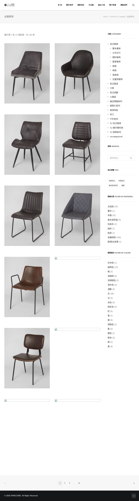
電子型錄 (112, 5)
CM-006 (27, 178)
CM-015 (77, 463)
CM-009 (77, 249)
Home (105, 17)
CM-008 (27, 249)
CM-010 (27, 321)
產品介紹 (101, 5)
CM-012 (27, 392)
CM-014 (27, 463)
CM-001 (27, 107)
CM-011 (77, 321)
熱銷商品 (112, 181)
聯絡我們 (124, 5)
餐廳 (122, 185)
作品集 (91, 5)
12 (79, 483)
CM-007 (77, 178)
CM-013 (77, 392)
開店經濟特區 (113, 185)
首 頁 (60, 5)
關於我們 (69, 5)
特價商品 (121, 181)
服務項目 (81, 5)
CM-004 (77, 107)
